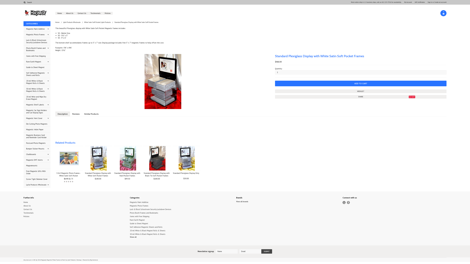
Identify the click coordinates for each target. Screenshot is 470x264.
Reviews (76, 114)
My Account (408, 2)
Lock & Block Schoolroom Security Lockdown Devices (36, 41)
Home (59, 13)
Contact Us (82, 13)
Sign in (430, 2)
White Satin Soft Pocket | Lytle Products (97, 22)
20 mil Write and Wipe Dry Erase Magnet (36, 98)
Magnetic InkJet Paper (34, 129)
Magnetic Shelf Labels (35, 105)
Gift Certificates (420, 2)
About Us (69, 13)
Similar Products (91, 114)
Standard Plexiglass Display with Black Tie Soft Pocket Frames (157, 174)
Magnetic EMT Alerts (34, 160)
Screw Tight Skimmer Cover (36, 179)
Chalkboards (31, 154)
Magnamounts (31, 165)
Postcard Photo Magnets (36, 143)
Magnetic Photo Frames (35, 34)
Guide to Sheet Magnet (35, 67)
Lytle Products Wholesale (36, 185)
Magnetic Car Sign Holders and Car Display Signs (36, 111)
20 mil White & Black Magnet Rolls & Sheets (35, 82)
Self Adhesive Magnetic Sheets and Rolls (35, 74)
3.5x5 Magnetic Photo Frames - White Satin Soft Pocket (68, 174)
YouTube (344, 202)
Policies (108, 13)
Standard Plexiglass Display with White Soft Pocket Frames (98, 174)
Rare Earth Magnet (33, 61)
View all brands (242, 201)
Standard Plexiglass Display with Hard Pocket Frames (127, 174)
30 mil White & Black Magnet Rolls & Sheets (35, 90)
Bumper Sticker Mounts (35, 149)
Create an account (440, 2)
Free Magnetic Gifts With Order (36, 172)
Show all (133, 237)
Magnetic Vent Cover (34, 118)
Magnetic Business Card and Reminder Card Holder (36, 136)
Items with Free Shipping (36, 56)
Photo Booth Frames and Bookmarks (36, 49)
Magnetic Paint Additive (35, 29)
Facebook (348, 202)
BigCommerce (94, 260)
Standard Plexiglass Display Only (186, 173)
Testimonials (95, 13)
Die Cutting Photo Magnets (36, 124)
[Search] (25, 2)
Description (63, 114)
